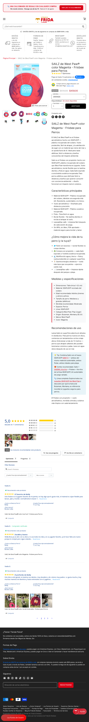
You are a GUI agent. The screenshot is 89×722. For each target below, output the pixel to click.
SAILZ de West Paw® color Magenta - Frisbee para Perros (23, 554)
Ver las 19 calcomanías (71, 8)
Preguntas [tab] (24, 459)
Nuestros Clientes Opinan (70, 706)
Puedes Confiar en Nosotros (12, 711)
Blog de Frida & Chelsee (33, 711)
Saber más (70, 86)
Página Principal (9, 58)
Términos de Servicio (61, 711)
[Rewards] (13, 717)
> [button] (51, 618)
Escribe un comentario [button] (74, 453)
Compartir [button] (10, 518)
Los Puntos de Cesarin (51, 706)
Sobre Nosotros (8, 706)
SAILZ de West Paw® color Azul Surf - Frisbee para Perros (24, 514)
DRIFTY (66, 358)
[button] (80, 711)
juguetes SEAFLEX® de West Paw (67, 381)
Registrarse (66, 685)
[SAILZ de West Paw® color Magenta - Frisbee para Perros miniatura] (6, 113)
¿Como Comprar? (35, 706)
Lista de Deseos (21, 706)
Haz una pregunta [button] (52, 453)
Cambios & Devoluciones (69, 708)
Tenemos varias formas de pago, (14, 649)
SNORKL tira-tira (60, 369)
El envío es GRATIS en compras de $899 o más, (20, 662)
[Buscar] (83, 26)
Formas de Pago (37, 708)
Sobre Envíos (25, 708)
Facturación (47, 711)
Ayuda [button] (82, 711)
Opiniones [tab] (9, 459)
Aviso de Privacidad (51, 708)
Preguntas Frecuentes (10, 708)
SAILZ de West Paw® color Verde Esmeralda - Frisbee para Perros (26, 609)
